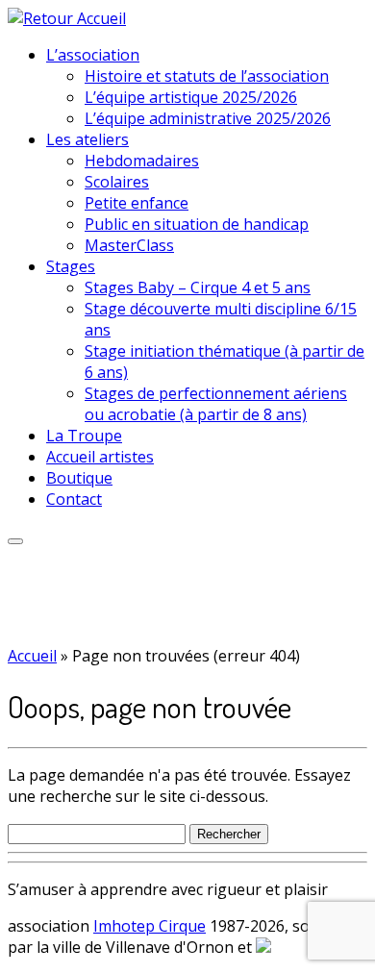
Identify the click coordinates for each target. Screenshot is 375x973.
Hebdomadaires (142, 160)
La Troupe (84, 435)
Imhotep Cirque (149, 925)
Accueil (32, 655)
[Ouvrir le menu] (15, 541)
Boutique (79, 477)
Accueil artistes (100, 456)
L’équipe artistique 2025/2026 (191, 97)
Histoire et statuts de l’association (207, 76)
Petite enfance (136, 202)
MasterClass (129, 245)
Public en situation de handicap (197, 224)
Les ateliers (87, 139)
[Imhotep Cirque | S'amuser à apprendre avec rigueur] (67, 18)
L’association (92, 54)
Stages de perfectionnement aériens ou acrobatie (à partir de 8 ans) (216, 404)
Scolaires (117, 181)
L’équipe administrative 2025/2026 (208, 118)
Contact (74, 499)
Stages (70, 266)
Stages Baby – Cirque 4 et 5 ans (198, 287)
